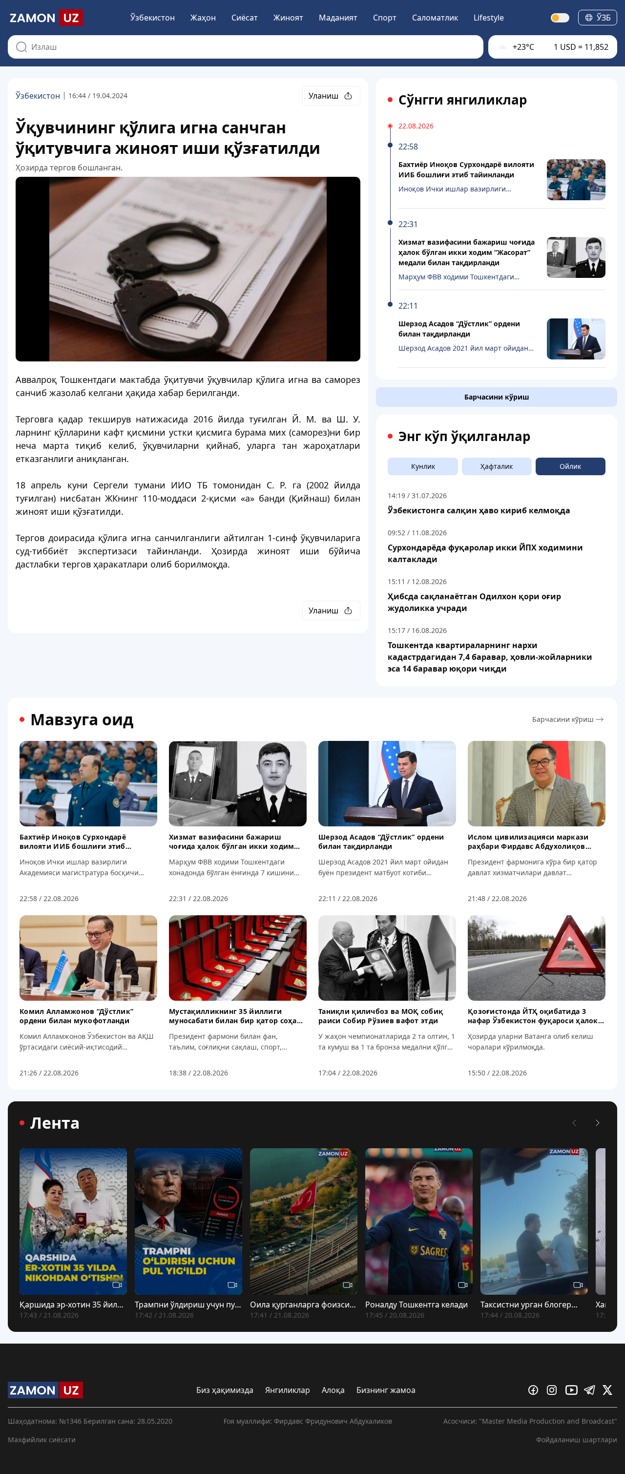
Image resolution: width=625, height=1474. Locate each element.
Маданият (338, 17)
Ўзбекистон (152, 17)
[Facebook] (535, 1390)
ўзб (604, 17)
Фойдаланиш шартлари (576, 1439)
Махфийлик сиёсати (42, 1439)
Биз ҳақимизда (224, 1390)
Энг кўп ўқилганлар (464, 436)
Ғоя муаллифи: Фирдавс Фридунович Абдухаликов (308, 1421)
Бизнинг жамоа (386, 1390)
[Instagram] (554, 1390)
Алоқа (333, 1390)
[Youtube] (572, 1390)
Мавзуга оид (81, 719)
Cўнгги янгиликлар (462, 99)
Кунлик (423, 466)
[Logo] (45, 17)
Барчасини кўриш (496, 396)
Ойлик (570, 466)
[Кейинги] (597, 1123)
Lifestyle (489, 17)
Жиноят (288, 17)
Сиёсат (244, 17)
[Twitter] (610, 1390)
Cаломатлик (435, 17)
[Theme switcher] (560, 17)
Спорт (384, 17)
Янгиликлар (287, 1390)
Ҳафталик (496, 466)
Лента (55, 1123)
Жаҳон (203, 17)
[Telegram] (591, 1390)
